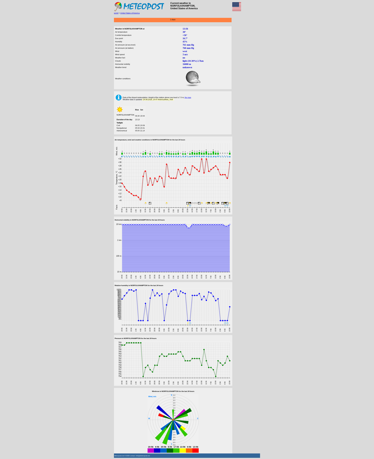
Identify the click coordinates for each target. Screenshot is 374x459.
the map (188, 98)
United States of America (130, 13)
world (116, 13)
